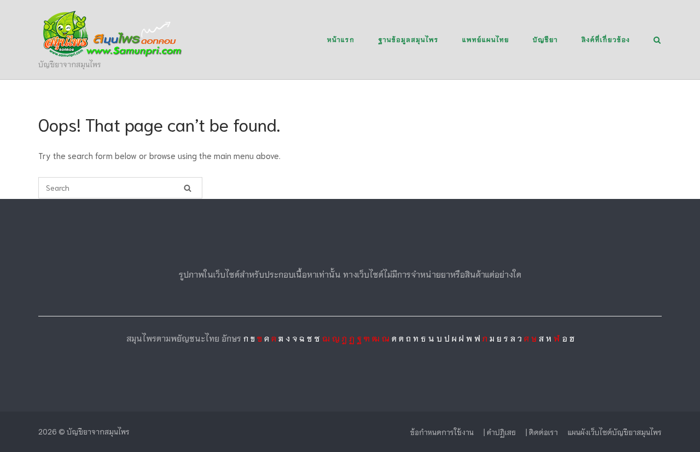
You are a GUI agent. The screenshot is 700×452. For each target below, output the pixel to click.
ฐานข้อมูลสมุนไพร (408, 39)
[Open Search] (657, 40)
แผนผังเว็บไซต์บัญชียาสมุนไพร (615, 432)
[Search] (187, 187)
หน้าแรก (340, 39)
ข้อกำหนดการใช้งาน (442, 432)
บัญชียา (545, 39)
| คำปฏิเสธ (499, 432)
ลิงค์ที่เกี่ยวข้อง (605, 39)
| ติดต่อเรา (542, 432)
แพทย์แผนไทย (485, 39)
